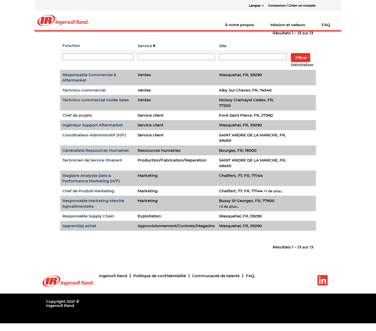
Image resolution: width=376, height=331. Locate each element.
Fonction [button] (71, 45)
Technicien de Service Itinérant (92, 160)
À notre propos (239, 24)
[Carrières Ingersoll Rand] (63, 20)
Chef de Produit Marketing (88, 190)
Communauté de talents (216, 275)
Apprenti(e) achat (79, 225)
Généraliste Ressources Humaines (95, 150)
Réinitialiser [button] (302, 64)
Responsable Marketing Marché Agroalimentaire (93, 203)
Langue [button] (255, 5)
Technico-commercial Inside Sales (95, 99)
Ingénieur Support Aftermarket (92, 125)
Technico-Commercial (84, 90)
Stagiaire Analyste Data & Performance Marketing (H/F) (91, 178)
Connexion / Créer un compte (292, 5)
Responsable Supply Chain (88, 216)
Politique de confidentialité (159, 275)
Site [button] (222, 45)
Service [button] (145, 45)
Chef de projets (77, 115)
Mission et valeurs (287, 24)
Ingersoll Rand (113, 275)
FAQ (326, 24)
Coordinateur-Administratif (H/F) (94, 135)
